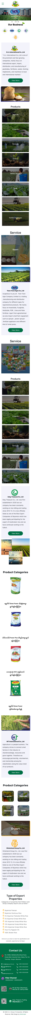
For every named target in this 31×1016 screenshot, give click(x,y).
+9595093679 (18, 980)
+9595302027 (9, 980)
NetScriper (23, 1014)
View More (15, 80)
